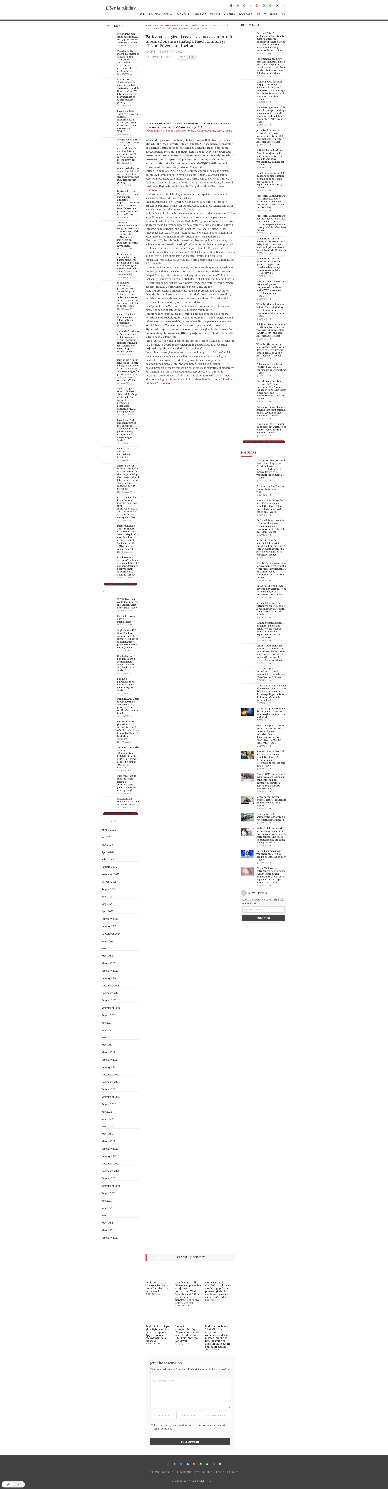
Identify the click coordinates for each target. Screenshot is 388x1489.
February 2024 (110, 970)
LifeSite (227, 379)
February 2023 (110, 1059)
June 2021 (107, 1208)
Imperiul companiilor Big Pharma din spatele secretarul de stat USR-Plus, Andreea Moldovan (187, 1333)
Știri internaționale (168, 25)
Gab (191, 131)
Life (258, 14)
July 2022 (107, 1111)
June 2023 (107, 1030)
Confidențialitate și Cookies (195, 1472)
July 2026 (107, 837)
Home (148, 25)
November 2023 (110, 993)
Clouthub (199, 131)
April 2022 (108, 1134)
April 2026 (108, 852)
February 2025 (110, 918)
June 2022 (107, 1119)
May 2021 (107, 1215)
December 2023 (110, 985)
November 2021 (110, 1171)
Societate (245, 14)
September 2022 (111, 1096)
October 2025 (109, 881)
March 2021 (108, 1230)
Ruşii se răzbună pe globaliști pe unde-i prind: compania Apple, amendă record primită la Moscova (157, 1333)
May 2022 (107, 1126)
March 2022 (108, 1141)
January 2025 (109, 926)
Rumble (228, 131)
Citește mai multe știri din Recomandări (264, 442)
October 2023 (109, 1000)
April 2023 (107, 1045)
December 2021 (110, 1163)
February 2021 (110, 1237)
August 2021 (108, 1193)
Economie (183, 14)
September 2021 (111, 1185)
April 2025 (107, 911)
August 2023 (108, 1015)
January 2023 (109, 1067)
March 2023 (108, 1052)
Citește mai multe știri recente (120, 584)
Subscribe (264, 917)
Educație (214, 14)
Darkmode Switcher (161, 1472)
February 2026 (110, 859)
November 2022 (111, 1082)
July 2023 (107, 1022)
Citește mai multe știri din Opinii (120, 814)
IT (265, 14)
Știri (142, 14)
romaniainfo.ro (154, 131)
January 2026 (109, 867)
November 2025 (110, 874)
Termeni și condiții (227, 1472)
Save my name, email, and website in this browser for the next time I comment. (189, 1427)
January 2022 (109, 1156)
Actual (168, 14)
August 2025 (109, 889)
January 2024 (109, 978)
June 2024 (107, 941)
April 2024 (108, 956)
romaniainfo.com (171, 131)
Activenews (163, 383)
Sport (273, 14)
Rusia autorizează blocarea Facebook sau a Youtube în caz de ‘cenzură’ (158, 1287)
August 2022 (109, 1104)
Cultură (229, 14)
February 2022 (110, 1148)
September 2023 (111, 1007)
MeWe (184, 131)
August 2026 (109, 829)
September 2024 (111, 933)
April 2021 (107, 1223)
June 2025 (107, 896)
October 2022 (109, 1089)
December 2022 (111, 1074)
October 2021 (109, 1178)
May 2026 (107, 844)
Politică (154, 14)
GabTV (220, 131)
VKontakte (210, 131)
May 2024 (107, 948)
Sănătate (199, 14)
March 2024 (108, 963)
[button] (187, 57)
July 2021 (107, 1200)
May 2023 (107, 1037)
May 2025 (107, 904)
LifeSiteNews (153, 190)
